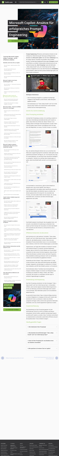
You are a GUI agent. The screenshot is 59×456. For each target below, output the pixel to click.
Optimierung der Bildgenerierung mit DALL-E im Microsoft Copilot (12, 134)
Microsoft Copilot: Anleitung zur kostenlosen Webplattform (11, 88)
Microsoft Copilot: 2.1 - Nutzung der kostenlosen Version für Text (12, 85)
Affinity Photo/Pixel (4, 450)
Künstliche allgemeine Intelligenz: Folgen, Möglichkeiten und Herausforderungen (11, 266)
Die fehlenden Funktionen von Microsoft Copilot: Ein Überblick (12, 137)
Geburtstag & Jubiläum (43, 451)
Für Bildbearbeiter (52, 450)
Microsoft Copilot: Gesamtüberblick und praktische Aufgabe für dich (11, 218)
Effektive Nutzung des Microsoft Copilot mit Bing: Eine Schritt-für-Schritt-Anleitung (12, 115)
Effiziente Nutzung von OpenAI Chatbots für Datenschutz (11, 209)
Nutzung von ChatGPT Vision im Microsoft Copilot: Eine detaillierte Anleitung (11, 122)
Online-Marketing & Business (13, 448)
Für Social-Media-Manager (53, 446)
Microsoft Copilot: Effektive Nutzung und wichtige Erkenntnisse (11, 277)
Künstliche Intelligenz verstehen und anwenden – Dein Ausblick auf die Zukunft (12, 281)
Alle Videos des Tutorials (18, 41)
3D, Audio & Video (13, 450)
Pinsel (21, 452)
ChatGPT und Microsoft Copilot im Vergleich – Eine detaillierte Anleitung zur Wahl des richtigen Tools (12, 230)
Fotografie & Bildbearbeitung (13, 446)
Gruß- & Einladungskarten (34, 446)
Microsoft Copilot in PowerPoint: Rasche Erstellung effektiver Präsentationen (11, 173)
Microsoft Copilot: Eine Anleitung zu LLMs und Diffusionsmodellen (12, 73)
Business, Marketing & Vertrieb (43, 446)
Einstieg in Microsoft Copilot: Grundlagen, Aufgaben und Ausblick (11, 103)
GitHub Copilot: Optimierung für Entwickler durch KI (12, 191)
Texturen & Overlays (23, 449)
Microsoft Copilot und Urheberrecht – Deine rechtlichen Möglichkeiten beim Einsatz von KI (12, 254)
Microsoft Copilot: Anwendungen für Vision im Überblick (12, 126)
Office (11, 452)
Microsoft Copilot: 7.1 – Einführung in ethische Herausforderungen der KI (12, 251)
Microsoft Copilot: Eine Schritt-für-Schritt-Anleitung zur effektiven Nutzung (11, 141)
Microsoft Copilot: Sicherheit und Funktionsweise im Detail (12, 77)
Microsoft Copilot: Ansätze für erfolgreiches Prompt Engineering (10, 96)
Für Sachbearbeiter (52, 448)
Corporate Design (33, 453)
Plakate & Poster (32, 452)
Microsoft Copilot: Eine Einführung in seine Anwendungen (11, 150)
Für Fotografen (51, 445)
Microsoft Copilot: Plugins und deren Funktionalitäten (10, 119)
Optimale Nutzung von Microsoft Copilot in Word (12, 169)
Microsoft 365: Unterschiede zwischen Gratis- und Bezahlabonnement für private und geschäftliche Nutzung (12, 158)
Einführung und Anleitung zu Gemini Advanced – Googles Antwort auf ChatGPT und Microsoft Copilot (12, 235)
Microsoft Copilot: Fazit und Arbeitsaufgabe (11, 194)
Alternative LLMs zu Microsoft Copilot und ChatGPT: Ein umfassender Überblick (11, 239)
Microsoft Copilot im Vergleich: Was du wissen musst (12, 226)
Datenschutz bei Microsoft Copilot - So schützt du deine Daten (12, 258)
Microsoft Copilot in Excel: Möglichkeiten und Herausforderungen (11, 188)
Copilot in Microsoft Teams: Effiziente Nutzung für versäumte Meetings (12, 184)
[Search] (42, 2)
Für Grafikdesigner (52, 452)
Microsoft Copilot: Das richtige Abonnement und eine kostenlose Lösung (12, 163)
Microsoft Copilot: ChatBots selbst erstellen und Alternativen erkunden (12, 202)
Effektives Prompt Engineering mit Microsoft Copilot (11, 92)
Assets (21, 443)
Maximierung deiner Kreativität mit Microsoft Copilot (11, 111)
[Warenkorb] (47, 2)
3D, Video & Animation (24, 451)
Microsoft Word (3, 448)
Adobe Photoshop (4, 445)
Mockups (21, 445)
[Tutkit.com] (7, 2)
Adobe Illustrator (4, 452)
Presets (21, 454)
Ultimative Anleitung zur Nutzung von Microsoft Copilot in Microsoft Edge (12, 154)
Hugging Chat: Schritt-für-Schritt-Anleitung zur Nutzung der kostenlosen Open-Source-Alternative (12, 213)
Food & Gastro (41, 454)
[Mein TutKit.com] (45, 2)
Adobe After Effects (4, 453)
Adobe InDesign (4, 446)
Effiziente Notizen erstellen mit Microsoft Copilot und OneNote (12, 180)
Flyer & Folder (32, 450)
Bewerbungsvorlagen (33, 445)
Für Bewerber (51, 453)
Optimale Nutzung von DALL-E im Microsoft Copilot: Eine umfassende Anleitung (11, 130)
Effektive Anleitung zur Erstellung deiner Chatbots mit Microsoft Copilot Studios (11, 205)
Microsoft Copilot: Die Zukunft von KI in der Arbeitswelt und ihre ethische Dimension (11, 262)
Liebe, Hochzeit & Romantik (43, 449)
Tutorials (12, 443)
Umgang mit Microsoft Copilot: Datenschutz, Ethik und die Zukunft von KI (12, 269)
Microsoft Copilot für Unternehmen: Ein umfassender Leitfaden (11, 166)
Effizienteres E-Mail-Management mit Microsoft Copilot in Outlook (12, 176)
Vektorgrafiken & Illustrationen (23, 447)
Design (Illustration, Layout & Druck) (15, 454)
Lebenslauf (31, 448)
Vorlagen (31, 443)
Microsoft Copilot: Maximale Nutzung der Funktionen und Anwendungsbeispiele (11, 100)
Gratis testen (53, 2)
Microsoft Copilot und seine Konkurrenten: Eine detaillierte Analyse (12, 243)
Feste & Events (41, 447)
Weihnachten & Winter (43, 452)
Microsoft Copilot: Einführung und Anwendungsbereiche (10, 70)
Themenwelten (42, 443)
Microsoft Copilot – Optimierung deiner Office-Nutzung (12, 66)
